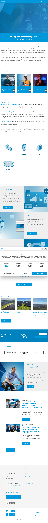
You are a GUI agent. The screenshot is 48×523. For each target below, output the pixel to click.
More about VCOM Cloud (41, 337)
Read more (25, 419)
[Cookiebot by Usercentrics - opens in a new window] (41, 249)
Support (27, 478)
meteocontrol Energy (30, 483)
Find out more (8, 207)
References (27, 475)
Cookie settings (38, 515)
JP (13, 514)
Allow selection (24, 273)
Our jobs (31, 386)
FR (13, 511)
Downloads (27, 476)
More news (10, 450)
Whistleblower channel (36, 514)
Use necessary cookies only (8, 273)
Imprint (40, 510)
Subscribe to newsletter (13, 497)
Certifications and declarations (32, 480)
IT (7, 514)
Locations (27, 473)
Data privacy (39, 512)
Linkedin (7, 503)
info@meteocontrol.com (15, 485)
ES (10, 514)
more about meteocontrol (24, 284)
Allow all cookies (39, 273)
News (2, 393)
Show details (41, 270)
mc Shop (27, 481)
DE (7, 511)
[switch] (18, 266)
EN (10, 511)
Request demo (43, 334)
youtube (10, 503)
